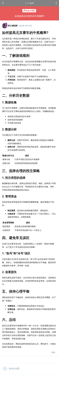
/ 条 (28, 3)
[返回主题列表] (2, 3)
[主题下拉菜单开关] (56, 3)
